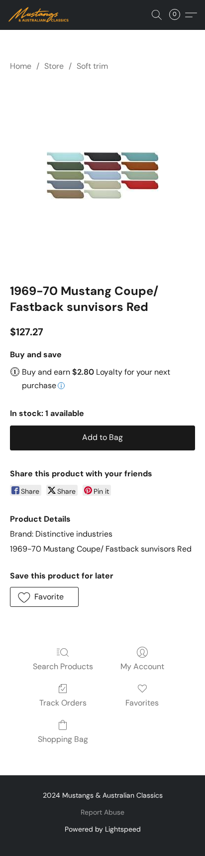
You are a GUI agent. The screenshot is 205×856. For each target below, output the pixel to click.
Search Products (63, 666)
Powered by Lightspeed (103, 829)
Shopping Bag (63, 739)
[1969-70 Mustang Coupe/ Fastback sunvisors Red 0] (103, 176)
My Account (142, 666)
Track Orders (63, 703)
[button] (40, 15)
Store (54, 66)
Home (20, 66)
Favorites (142, 703)
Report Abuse (102, 812)
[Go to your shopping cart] (177, 15)
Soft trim (92, 66)
